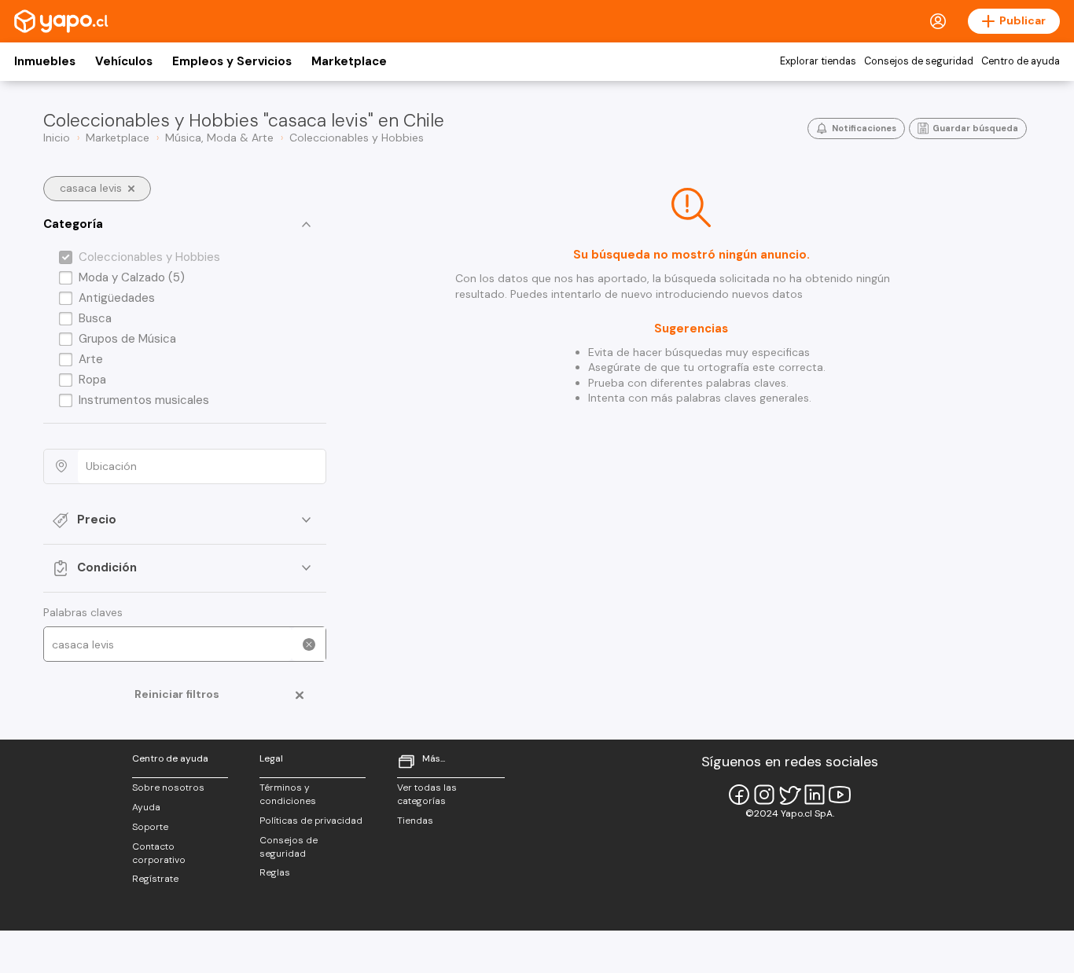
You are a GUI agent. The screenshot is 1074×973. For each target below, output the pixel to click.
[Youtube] (839, 794)
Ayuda (146, 807)
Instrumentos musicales (144, 400)
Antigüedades (117, 298)
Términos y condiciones (287, 794)
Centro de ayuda (1020, 61)
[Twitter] (789, 794)
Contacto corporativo (159, 853)
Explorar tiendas (818, 61)
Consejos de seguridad (918, 61)
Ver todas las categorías (427, 794)
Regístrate (155, 878)
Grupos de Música (127, 339)
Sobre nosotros (168, 787)
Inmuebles (44, 61)
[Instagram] (764, 794)
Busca (95, 318)
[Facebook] (739, 794)
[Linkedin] (814, 794)
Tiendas (415, 820)
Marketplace (349, 61)
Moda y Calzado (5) (132, 277)
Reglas (274, 872)
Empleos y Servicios (232, 61)
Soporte (150, 827)
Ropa (92, 379)
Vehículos (124, 61)
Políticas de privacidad (310, 820)
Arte (91, 359)
